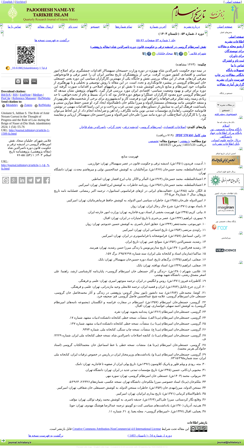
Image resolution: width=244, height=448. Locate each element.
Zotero (28, 105)
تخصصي (153, 141)
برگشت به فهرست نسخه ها (52, 40)
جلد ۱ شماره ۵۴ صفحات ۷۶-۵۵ (156, 40)
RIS (15, 94)
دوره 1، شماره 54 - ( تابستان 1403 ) (150, 435)
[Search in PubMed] (176, 54)
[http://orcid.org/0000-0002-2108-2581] (154, 54)
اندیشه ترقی (130, 127)
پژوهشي (184, 141)
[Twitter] (38, 180)
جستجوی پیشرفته (226, 114)
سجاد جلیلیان (164, 53)
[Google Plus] (13, 180)
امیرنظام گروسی (151, 127)
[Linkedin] (22, 180)
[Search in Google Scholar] (181, 54)
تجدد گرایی (114, 127)
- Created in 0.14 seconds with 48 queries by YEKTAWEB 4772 (138, 447)
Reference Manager (24, 98)
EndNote (25, 94)
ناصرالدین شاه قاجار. (92, 127)
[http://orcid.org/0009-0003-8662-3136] (185, 54)
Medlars (38, 94)
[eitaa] (5, 180)
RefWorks (44, 98)
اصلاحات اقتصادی (174, 127)
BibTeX (6, 94)
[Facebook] (46, 180)
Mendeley (12, 105)
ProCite (5, 98)
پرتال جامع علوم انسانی (226, 137)
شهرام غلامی (197, 53)
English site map (101, 447)
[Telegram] (30, 180)
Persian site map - (85, 447)
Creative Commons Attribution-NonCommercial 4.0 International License (116, 428)
